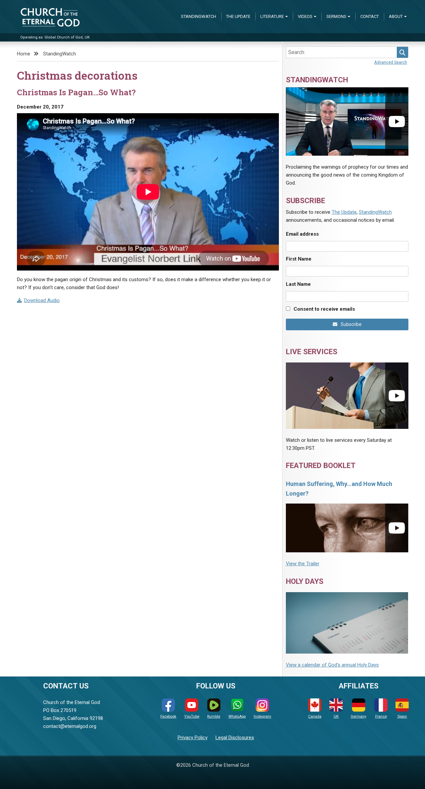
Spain (402, 716)
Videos (305, 16)
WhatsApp (237, 716)
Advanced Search (390, 62)
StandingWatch (198, 16)
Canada (314, 716)
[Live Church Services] (347, 395)
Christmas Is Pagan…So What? (76, 92)
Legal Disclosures (234, 738)
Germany (358, 716)
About (396, 16)
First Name (298, 259)
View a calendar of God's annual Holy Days (332, 665)
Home (23, 54)
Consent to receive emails (324, 309)
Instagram (262, 716)
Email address (302, 234)
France (381, 716)
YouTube (191, 716)
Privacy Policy (193, 738)
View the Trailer (302, 564)
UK (336, 716)
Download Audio (42, 300)
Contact (369, 16)
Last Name (298, 284)
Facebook (168, 716)
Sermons (336, 16)
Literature (272, 16)
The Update (238, 16)
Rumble (213, 716)
